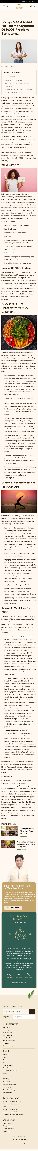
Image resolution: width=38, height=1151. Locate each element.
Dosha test (6, 1131)
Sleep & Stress (7, 1032)
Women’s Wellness (9, 1040)
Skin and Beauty (8, 1046)
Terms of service (8, 1065)
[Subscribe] (32, 1011)
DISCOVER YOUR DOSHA (19, 983)
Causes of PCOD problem (13, 80)
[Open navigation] (4, 6)
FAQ (4, 1062)
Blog (4, 1107)
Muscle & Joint (7, 1038)
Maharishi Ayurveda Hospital (12, 1101)
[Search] (7, 6)
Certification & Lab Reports (11, 1070)
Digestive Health (8, 1035)
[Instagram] (19, 1139)
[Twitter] (16, 1139)
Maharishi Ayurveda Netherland (13, 1114)
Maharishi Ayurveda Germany (12, 1112)
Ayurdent (6, 1043)
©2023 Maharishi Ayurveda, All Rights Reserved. (19, 1143)
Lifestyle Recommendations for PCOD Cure (19, 89)
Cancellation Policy (9, 1090)
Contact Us (6, 1060)
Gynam (5, 1057)
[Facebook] (13, 1139)
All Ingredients (7, 1126)
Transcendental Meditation (11, 1104)
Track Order (6, 1068)
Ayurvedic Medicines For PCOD (15, 92)
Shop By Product (8, 1123)
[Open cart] (34, 6)
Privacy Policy (7, 1087)
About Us (6, 1054)
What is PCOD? (10, 77)
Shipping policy (7, 1092)
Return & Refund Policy (10, 1084)
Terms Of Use (7, 1082)
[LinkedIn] (25, 1139)
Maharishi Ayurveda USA (10, 1109)
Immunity (6, 1030)
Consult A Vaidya (8, 1128)
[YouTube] (22, 1139)
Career (5, 1073)
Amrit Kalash (7, 1027)
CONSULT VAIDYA (13, 908)
